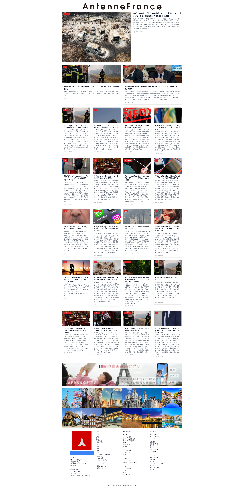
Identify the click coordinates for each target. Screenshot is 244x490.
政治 (97, 439)
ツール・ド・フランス (156, 463)
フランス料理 (127, 437)
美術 (124, 472)
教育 (97, 446)
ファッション (127, 453)
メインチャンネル (75, 472)
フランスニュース (75, 474)
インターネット (154, 436)
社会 (97, 434)
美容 (124, 454)
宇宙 (151, 448)
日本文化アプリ (74, 462)
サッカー (152, 459)
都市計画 (99, 456)
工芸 (124, 470)
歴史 (97, 448)
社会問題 (99, 441)
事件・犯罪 (99, 443)
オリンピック (154, 458)
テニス (152, 465)
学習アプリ (73, 466)
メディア (152, 440)
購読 (82, 453)
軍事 (97, 450)
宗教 (97, 452)
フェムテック (154, 450)
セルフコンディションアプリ (78, 464)
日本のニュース (101, 466)
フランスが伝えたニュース (104, 463)
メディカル (153, 434)
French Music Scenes (130, 462)
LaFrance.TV (76, 469)
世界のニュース (101, 468)
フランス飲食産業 (128, 441)
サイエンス (153, 432)
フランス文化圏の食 (129, 439)
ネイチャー (153, 451)
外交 (97, 445)
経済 (97, 437)
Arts (124, 466)
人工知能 (152, 438)
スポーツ (152, 455)
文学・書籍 (126, 474)
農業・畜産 (126, 445)
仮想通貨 (152, 442)
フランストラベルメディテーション (80, 475)
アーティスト (127, 461)
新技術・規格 (154, 444)
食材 (124, 443)
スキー (152, 461)
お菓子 (125, 446)
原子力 (152, 446)
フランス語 (99, 458)
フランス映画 (127, 469)
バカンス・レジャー (102, 460)
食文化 (125, 434)
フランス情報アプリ (76, 460)
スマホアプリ (74, 457)
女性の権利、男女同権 (103, 454)
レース (152, 469)
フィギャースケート (156, 467)
